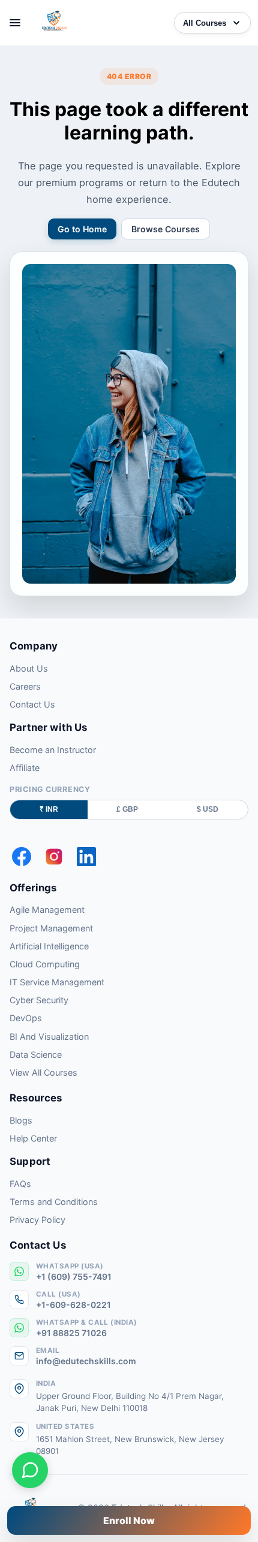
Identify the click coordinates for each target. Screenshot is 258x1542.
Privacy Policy (37, 1220)
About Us (29, 668)
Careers (25, 686)
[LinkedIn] (86, 857)
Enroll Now (129, 1520)
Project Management (51, 928)
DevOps (26, 1018)
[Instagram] (54, 857)
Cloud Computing (45, 964)
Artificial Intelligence (49, 946)
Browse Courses (165, 229)
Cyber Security (39, 1000)
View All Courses (43, 1072)
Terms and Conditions (54, 1202)
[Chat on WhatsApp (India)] (30, 1470)
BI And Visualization (49, 1036)
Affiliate (25, 768)
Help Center (33, 1138)
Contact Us (32, 704)
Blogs (21, 1120)
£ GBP (127, 809)
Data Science (36, 1054)
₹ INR (49, 809)
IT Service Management (57, 982)
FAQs (20, 1184)
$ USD (207, 809)
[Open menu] (15, 23)
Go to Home (82, 229)
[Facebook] (22, 857)
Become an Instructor (53, 750)
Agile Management (47, 909)
